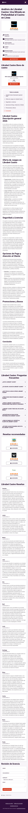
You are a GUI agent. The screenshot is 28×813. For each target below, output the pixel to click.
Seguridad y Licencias (11, 102)
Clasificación (5, 777)
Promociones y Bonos (11, 107)
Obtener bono (14, 59)
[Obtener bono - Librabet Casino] (14, 24)
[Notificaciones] (25, 2)
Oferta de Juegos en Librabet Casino (14, 99)
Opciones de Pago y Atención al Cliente (15, 105)
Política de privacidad (18, 803)
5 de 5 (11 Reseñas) (14, 475)
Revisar (4, 782)
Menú (5, 2)
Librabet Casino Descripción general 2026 (14, 95)
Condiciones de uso (14, 805)
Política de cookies (9, 803)
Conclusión (8, 110)
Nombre (4, 768)
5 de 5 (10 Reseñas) (14, 460)
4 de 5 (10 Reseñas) (14, 445)
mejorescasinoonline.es (21, 808)
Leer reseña (15, 448)
